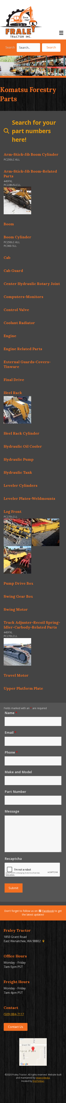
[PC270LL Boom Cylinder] (17, 532)
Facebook (48, 911)
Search (10, 47)
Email (10, 732)
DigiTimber (38, 1081)
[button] (51, 47)
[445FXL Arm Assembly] (17, 200)
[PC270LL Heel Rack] (17, 409)
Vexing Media (43, 1077)
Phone (11, 752)
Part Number (15, 791)
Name (11, 713)
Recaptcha (13, 858)
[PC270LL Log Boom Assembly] (17, 559)
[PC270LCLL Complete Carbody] (17, 651)
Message (12, 811)
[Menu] (61, 33)
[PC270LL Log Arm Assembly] (45, 532)
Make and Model (18, 772)
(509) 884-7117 (14, 1014)
